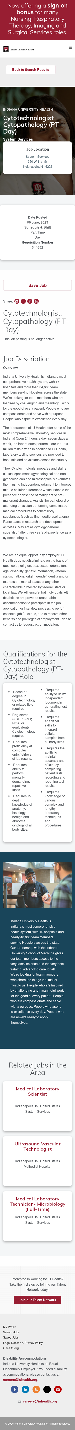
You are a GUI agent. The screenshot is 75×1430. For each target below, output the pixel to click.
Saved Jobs (11, 1337)
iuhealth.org (11, 1348)
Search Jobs (11, 1332)
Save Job (38, 285)
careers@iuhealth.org (20, 1379)
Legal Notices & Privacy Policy (23, 1343)
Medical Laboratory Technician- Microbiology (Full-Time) (37, 1204)
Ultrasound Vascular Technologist (38, 1146)
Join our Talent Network (37, 1299)
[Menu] (70, 47)
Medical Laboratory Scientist (37, 1091)
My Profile (9, 1327)
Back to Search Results (30, 69)
